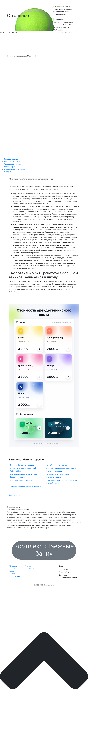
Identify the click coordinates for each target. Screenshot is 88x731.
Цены (60, 566)
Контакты (8, 172)
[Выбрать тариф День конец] (39, 377)
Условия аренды (11, 159)
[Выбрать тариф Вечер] (68, 377)
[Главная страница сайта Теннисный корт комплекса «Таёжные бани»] (18, 44)
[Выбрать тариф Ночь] (39, 405)
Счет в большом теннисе (21, 480)
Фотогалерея (9, 167)
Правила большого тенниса (22, 465)
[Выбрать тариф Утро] (39, 349)
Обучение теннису (12, 161)
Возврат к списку (16, 495)
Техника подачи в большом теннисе (25, 486)
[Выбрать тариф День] (39, 428)
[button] (6, 15)
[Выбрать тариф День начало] (68, 349)
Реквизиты (63, 569)
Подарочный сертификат (15, 169)
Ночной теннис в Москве (56, 465)
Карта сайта (63, 572)
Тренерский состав (12, 164)
